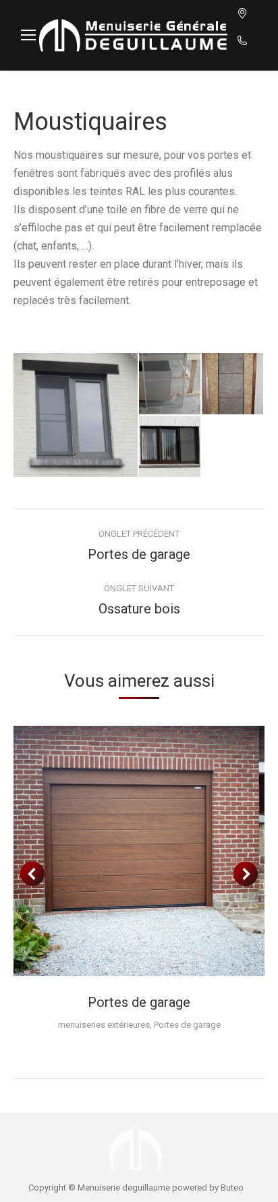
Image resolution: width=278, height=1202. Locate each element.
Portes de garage (139, 1002)
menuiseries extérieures (104, 1025)
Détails (139, 851)
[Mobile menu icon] (28, 35)
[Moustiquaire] (76, 415)
